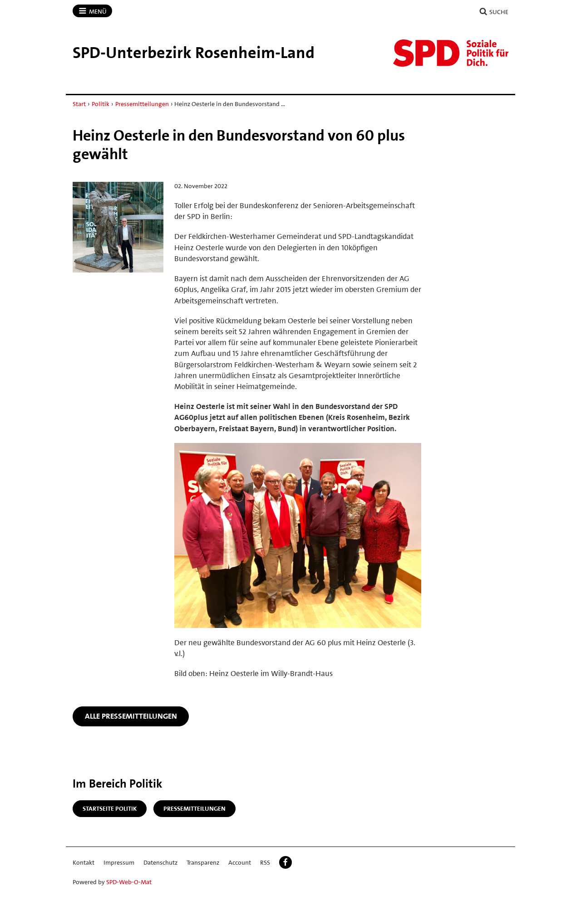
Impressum (118, 862)
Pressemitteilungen (142, 104)
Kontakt (83, 862)
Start (79, 104)
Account (239, 862)
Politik (100, 104)
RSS (265, 862)
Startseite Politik (110, 808)
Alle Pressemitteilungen (131, 716)
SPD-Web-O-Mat (129, 882)
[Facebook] (285, 862)
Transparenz (203, 862)
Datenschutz (160, 862)
